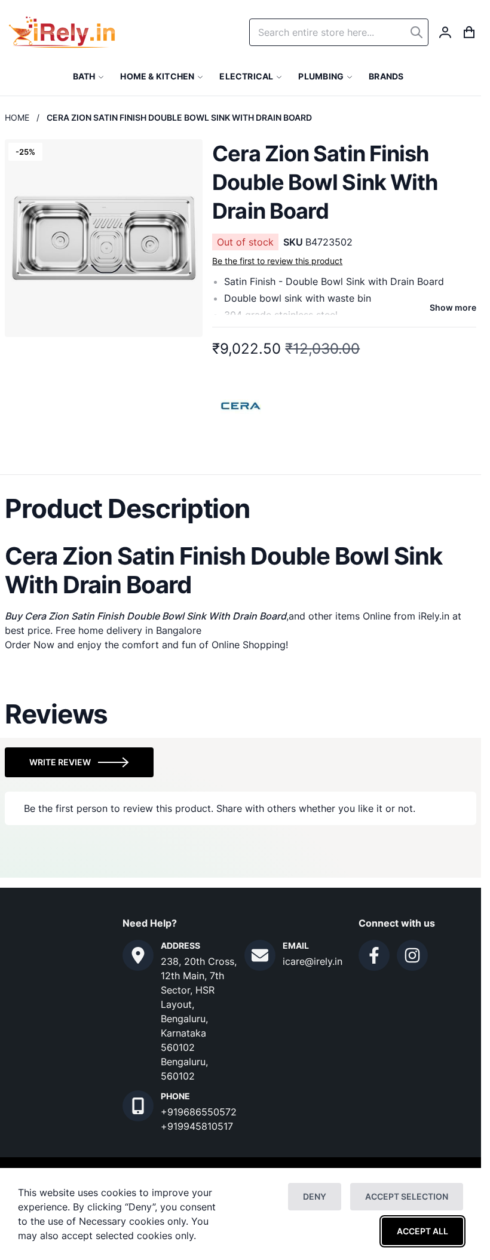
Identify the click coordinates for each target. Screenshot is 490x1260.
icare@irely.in (312, 961)
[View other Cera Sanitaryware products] (241, 404)
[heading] (240, 508)
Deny (314, 1196)
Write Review (60, 762)
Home (17, 117)
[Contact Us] (138, 955)
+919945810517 (197, 1126)
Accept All (422, 1231)
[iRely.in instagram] (412, 955)
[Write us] (259, 955)
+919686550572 (199, 1112)
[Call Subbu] (138, 1105)
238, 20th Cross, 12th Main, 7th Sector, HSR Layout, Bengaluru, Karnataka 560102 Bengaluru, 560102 (199, 1018)
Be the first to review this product (277, 261)
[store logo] (62, 32)
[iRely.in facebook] (374, 955)
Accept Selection (406, 1196)
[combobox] (338, 32)
